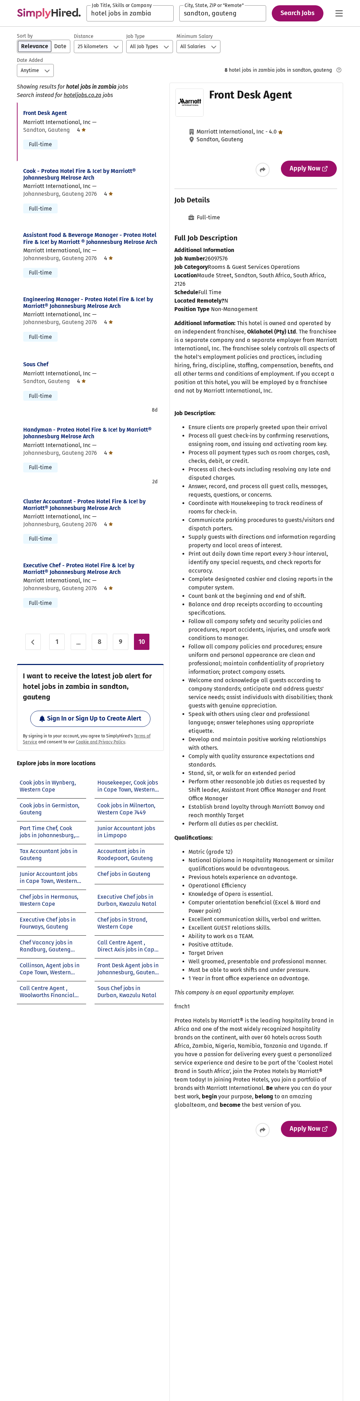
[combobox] (130, 13)
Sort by (25, 36)
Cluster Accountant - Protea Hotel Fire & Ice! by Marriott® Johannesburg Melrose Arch (84, 504)
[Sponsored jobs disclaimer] (339, 70)
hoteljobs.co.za (82, 95)
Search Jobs (298, 13)
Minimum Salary (194, 36)
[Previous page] (33, 642)
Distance (84, 36)
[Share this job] (263, 170)
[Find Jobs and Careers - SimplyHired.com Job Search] (49, 13)
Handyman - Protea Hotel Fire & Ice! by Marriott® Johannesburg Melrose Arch (87, 433)
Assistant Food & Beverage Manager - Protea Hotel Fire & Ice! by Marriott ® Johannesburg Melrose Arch (90, 238)
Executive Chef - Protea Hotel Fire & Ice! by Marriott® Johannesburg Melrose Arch (78, 568)
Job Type (135, 36)
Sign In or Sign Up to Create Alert (94, 718)
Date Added (30, 60)
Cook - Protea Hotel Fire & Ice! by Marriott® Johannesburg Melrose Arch (79, 174)
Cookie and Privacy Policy (100, 742)
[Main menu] (339, 13)
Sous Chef (36, 364)
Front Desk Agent (45, 113)
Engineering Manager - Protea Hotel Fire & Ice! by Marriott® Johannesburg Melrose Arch (88, 302)
